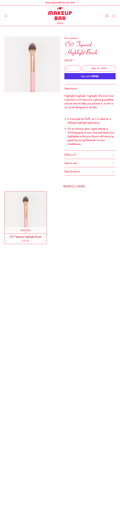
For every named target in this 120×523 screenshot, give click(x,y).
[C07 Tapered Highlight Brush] (26, 212)
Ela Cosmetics (71, 38)
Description (70, 88)
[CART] (113, 15)
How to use (70, 163)
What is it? (70, 155)
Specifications (72, 171)
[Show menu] (6, 15)
